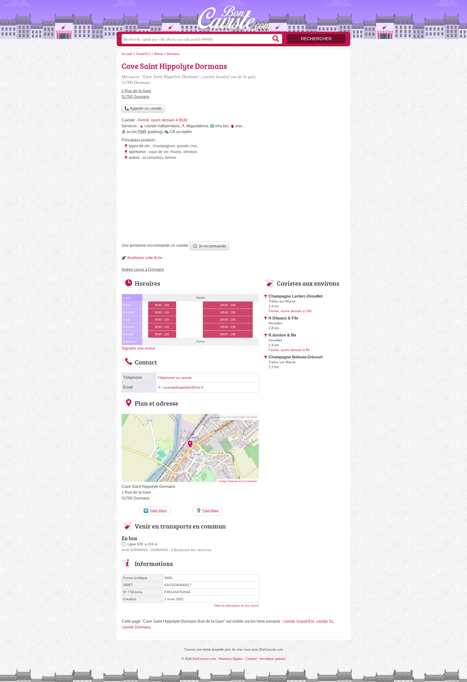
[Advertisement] (233, 202)
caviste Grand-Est (298, 621)
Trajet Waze (158, 510)
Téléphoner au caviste (174, 378)
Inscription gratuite (273, 659)
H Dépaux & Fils (283, 318)
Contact (251, 659)
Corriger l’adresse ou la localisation (237, 481)
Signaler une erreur (138, 348)
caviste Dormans (136, 627)
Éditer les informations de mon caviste (236, 605)
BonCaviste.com (233, 17)
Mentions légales (231, 659)
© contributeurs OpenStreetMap (239, 417)
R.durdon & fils (282, 335)
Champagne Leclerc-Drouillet (296, 296)
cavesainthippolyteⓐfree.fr (183, 387)
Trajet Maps (210, 510)
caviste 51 (324, 621)
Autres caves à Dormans (143, 269)
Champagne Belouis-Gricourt (296, 357)
